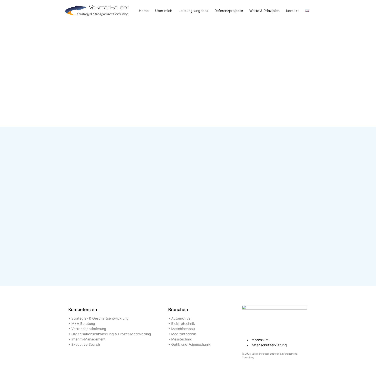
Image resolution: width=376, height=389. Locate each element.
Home (144, 10)
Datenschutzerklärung (269, 345)
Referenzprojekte (229, 10)
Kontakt (292, 10)
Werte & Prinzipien (264, 10)
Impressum (260, 340)
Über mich (163, 10)
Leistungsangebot (193, 10)
